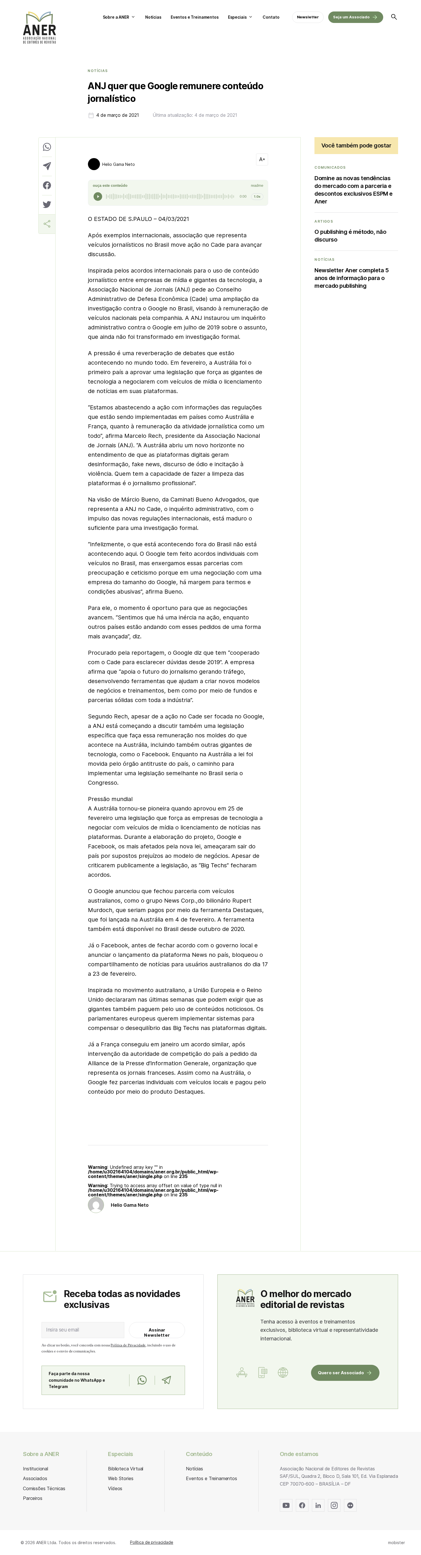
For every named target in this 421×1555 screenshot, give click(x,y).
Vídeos (115, 1488)
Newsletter (308, 17)
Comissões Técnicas (44, 1488)
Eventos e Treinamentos (195, 17)
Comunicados (330, 168)
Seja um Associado (351, 17)
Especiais (237, 17)
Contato (271, 17)
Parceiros (32, 1498)
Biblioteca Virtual (125, 1469)
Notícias (153, 17)
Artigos (323, 221)
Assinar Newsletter (157, 1332)
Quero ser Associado (341, 1372)
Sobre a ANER (116, 17)
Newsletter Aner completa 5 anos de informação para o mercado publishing (351, 278)
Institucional (35, 1469)
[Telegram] (166, 1380)
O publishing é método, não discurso (350, 235)
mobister (396, 1542)
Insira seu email (62, 1330)
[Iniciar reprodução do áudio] (98, 196)
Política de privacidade (151, 1542)
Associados (35, 1478)
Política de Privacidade (128, 1345)
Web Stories (120, 1478)
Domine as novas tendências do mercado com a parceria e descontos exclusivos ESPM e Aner (353, 190)
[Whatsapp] (142, 1380)
